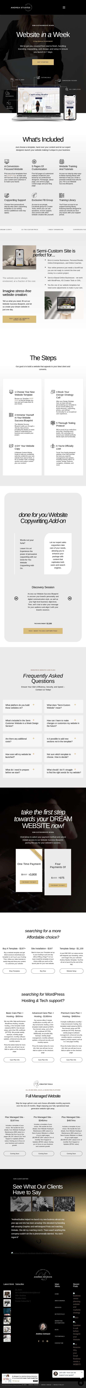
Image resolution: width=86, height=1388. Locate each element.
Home (57, 1294)
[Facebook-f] (39, 1341)
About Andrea (60, 1300)
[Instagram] (43, 1341)
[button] (64, 7)
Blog (57, 1329)
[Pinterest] (47, 1341)
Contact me (59, 1343)
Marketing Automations (59, 1322)
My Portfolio (60, 1314)
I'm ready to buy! (29, 882)
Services (58, 1307)
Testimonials (59, 1336)
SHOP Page (11, 175)
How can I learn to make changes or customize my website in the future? (63, 723)
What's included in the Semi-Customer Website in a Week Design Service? (21, 723)
